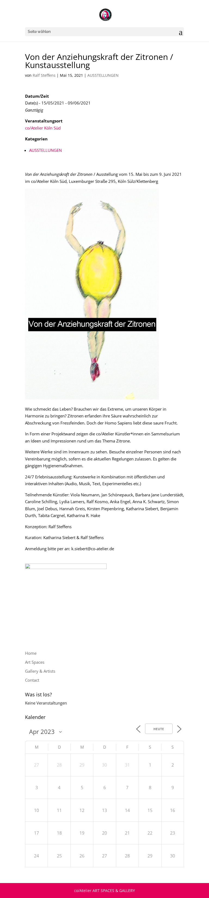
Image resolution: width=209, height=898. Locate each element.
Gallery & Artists (40, 671)
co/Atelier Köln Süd (43, 128)
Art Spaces (34, 662)
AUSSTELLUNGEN (103, 75)
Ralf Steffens (44, 75)
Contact (32, 680)
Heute (158, 729)
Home (30, 653)
